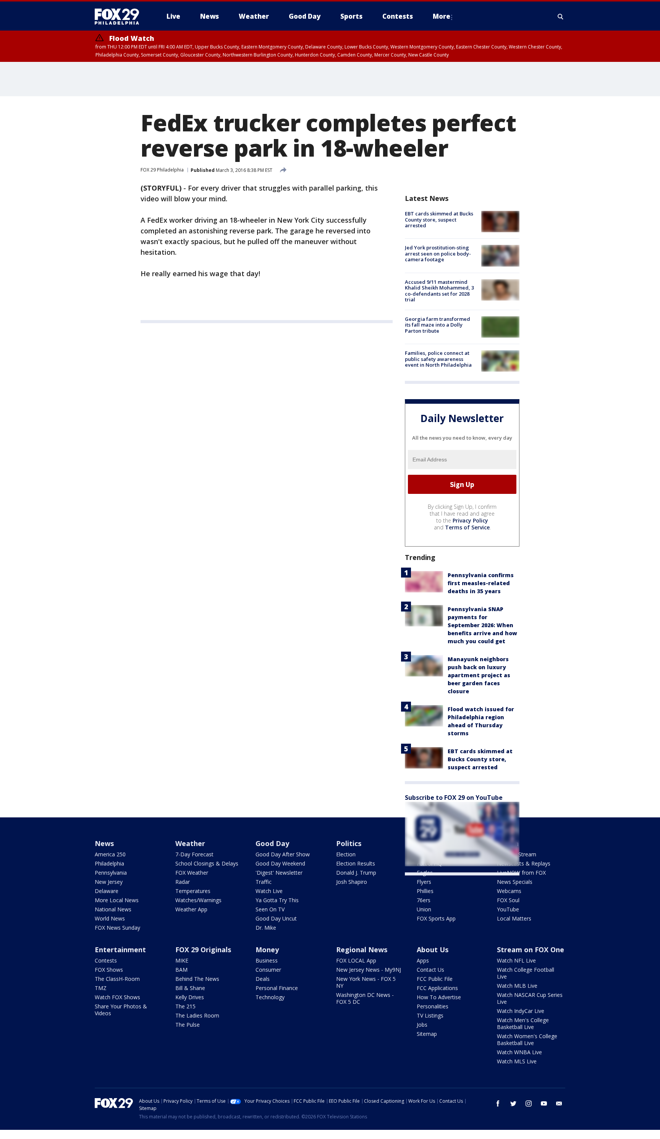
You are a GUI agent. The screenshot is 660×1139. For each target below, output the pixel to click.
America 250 (110, 854)
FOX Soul (508, 900)
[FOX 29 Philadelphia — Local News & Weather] (120, 16)
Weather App (191, 909)
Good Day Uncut (276, 918)
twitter (513, 1103)
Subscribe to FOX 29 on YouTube (454, 797)
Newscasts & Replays (523, 863)
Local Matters (514, 918)
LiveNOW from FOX (521, 872)
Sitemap (427, 1033)
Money (267, 949)
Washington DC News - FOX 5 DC (365, 998)
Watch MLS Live (517, 1061)
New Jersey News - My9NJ (368, 969)
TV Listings (430, 1015)
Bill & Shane (190, 988)
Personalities (432, 1006)
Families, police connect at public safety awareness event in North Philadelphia (438, 358)
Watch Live (269, 891)
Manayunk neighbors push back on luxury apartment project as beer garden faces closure (479, 675)
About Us (432, 949)
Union (424, 909)
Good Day (272, 843)
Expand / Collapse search (560, 16)
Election (346, 854)
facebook (498, 1103)
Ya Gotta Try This (277, 900)
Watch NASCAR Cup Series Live (530, 998)
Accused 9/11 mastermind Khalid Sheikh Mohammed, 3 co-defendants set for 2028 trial (439, 290)
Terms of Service (467, 527)
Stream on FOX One (530, 949)
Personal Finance (277, 988)
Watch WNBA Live (519, 1052)
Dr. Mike (266, 927)
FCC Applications (437, 988)
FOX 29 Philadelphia (162, 170)
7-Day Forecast (194, 854)
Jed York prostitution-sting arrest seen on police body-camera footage (438, 253)
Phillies (425, 891)
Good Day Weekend (280, 863)
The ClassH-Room (117, 978)
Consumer (268, 969)
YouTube (508, 909)
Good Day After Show (283, 854)
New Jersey (109, 881)
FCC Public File (435, 978)
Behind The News (197, 978)
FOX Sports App (436, 918)
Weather (190, 843)
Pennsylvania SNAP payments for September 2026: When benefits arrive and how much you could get (482, 625)
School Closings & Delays (206, 863)
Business (267, 960)
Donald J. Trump (356, 872)
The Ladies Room (197, 1015)
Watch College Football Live (525, 973)
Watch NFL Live (516, 960)
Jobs (422, 1024)
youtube (544, 1103)
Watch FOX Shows (117, 997)
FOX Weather (191, 872)
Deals (263, 978)
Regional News (361, 949)
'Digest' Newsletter (279, 872)
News (104, 843)
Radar (182, 881)
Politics (348, 843)
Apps (423, 960)
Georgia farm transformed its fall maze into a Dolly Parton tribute (437, 324)
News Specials (514, 881)
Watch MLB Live (517, 985)
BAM (181, 969)
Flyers (424, 881)
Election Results (355, 863)
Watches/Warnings (198, 900)
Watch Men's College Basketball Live (523, 1023)
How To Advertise (439, 997)
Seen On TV (270, 909)
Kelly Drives (189, 997)
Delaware (106, 891)
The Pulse (187, 1024)
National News (113, 909)
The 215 (185, 1006)
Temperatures (192, 891)
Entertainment (120, 949)
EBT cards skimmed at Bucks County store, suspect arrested (439, 219)
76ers (423, 900)
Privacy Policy (470, 520)
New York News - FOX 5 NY (366, 982)
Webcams (509, 891)
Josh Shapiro (351, 881)
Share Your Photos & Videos (121, 1010)
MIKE (181, 960)
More (441, 16)
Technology (270, 997)
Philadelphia (109, 863)
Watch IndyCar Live (520, 1010)
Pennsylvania (111, 872)
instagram (528, 1103)
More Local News (117, 900)
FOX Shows (109, 969)
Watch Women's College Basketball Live (527, 1039)
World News (110, 918)
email (559, 1103)
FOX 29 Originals (203, 949)
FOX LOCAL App (356, 960)
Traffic (264, 881)
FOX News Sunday (117, 927)
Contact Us (430, 969)
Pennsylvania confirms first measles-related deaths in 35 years (481, 583)
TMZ (101, 988)
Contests (106, 960)
